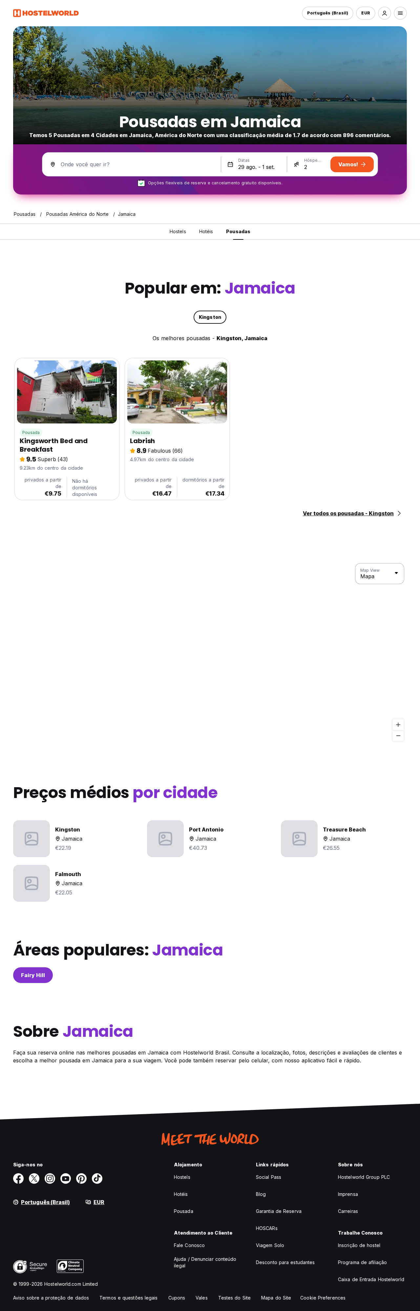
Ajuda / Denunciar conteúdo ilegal (205, 1262)
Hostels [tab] (178, 231)
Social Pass (268, 1177)
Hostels (182, 1177)
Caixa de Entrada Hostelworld (371, 1279)
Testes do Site (234, 1298)
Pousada (31, 432)
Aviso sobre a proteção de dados (51, 1298)
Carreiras (348, 1211)
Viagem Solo (270, 1245)
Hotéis (181, 1194)
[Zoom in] (398, 724)
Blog (261, 1194)
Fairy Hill (33, 975)
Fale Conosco (189, 1245)
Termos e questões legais (128, 1298)
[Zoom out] (398, 735)
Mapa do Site (276, 1298)
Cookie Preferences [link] (323, 1298)
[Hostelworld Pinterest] (81, 1178)
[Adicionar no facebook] (18, 1178)
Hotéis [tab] (206, 231)
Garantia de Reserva (279, 1211)
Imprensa (348, 1194)
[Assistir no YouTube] (65, 1178)
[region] (210, 652)
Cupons (176, 1298)
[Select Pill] (384, 13)
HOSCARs (267, 1228)
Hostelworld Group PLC (364, 1177)
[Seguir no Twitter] (34, 1178)
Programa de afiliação (362, 1262)
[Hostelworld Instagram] (50, 1178)
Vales (202, 1298)
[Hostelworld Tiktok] (97, 1178)
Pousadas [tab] (238, 231)
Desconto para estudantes (285, 1262)
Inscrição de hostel (359, 1245)
